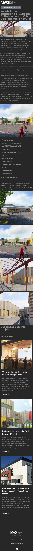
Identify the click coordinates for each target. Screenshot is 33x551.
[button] (2, 121)
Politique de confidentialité (16, 543)
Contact (10, 540)
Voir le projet (6, 394)
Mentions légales (20, 540)
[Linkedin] (16, 548)
